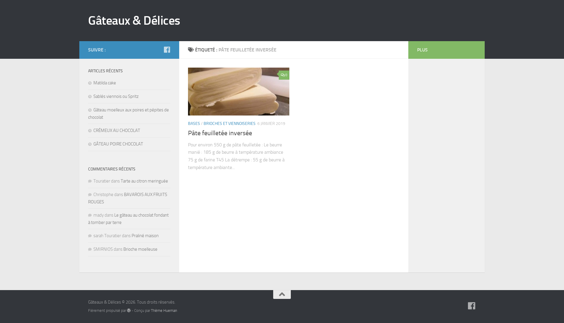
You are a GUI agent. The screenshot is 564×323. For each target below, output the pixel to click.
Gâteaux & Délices (134, 20)
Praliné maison (145, 235)
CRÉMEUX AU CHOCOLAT (116, 130)
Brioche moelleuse (140, 249)
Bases (194, 123)
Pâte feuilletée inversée (220, 133)
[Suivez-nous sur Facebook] (166, 49)
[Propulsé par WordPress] (129, 310)
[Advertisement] (440, 156)
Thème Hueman (164, 310)
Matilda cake (104, 83)
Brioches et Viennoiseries (230, 123)
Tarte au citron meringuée (144, 181)
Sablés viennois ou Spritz (116, 96)
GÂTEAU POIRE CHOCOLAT (118, 144)
